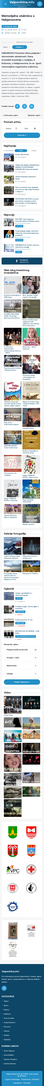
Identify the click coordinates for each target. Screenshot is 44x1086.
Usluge (18, 598)
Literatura (20, 611)
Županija (7, 1039)
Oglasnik (9, 588)
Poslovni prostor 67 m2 (23, 620)
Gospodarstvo (9, 1022)
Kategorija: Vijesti (11, 26)
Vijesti (18, 252)
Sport (6, 1005)
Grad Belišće (9, 1055)
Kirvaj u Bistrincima (22, 154)
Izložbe (6, 1035)
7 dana (21, 150)
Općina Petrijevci (10, 1059)
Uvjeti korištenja (12, 1079)
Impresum (17, 1083)
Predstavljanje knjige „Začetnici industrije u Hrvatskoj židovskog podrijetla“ (26, 233)
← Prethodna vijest (10, 115)
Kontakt (27, 1083)
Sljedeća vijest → (35, 115)
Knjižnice (7, 1014)
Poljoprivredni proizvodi (25, 636)
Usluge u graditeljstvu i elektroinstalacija (23, 594)
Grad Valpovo (9, 1051)
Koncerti (7, 1027)
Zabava (7, 1031)
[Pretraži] (5, 4)
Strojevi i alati (21, 657)
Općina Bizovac (10, 1063)
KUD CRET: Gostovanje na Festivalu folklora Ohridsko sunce (27, 220)
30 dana (34, 150)
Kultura (19, 226)
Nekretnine (20, 623)
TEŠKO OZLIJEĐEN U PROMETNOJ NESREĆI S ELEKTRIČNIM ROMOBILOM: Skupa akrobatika (27, 167)
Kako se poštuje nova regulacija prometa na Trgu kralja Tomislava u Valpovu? (27, 189)
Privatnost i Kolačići (30, 1079)
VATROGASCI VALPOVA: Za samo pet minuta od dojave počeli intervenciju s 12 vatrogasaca (27, 201)
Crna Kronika (9, 1018)
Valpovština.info (10, 971)
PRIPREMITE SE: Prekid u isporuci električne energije (27, 246)
